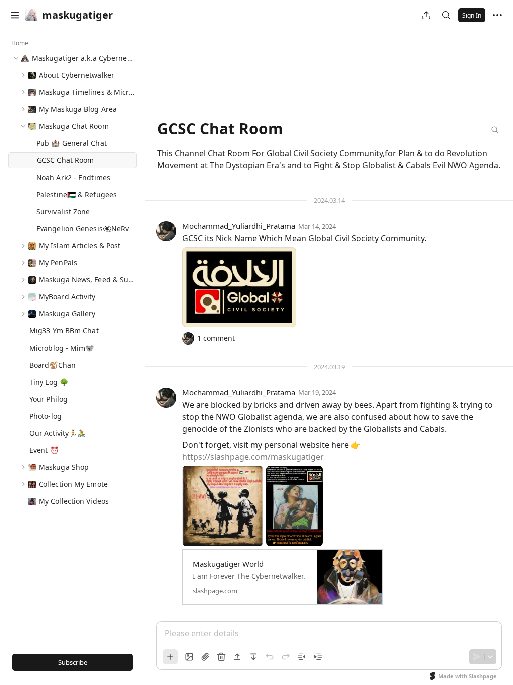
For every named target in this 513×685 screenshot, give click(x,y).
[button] (14, 15)
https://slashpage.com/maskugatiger (253, 456)
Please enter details (202, 633)
